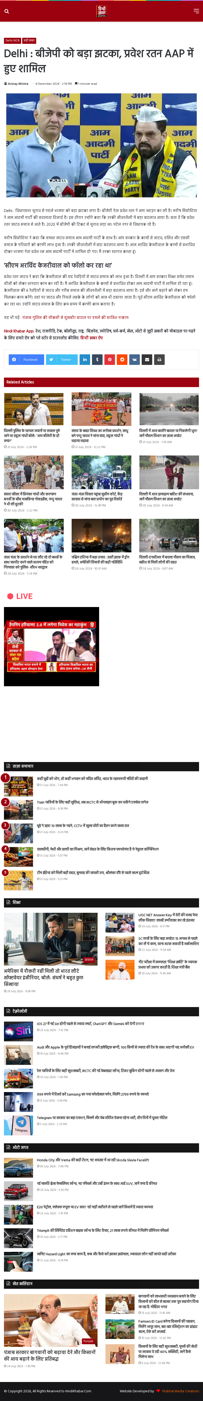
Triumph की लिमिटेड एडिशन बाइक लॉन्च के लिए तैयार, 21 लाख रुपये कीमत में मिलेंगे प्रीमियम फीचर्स (103, 1231)
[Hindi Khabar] (101, 11)
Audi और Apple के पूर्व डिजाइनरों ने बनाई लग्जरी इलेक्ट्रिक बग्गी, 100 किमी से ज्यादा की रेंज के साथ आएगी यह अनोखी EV (115, 1048)
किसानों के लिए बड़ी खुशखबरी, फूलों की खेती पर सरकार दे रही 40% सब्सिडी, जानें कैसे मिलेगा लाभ (168, 1352)
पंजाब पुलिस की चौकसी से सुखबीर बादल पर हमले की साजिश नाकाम (75, 318)
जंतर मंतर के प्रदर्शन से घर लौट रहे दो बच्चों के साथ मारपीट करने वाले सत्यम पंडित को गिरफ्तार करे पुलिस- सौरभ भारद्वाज (33, 562)
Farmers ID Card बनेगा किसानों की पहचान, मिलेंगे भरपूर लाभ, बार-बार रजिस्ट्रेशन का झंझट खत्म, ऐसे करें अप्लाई (168, 1327)
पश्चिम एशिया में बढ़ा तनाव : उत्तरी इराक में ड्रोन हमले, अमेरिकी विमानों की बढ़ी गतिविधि (100, 560)
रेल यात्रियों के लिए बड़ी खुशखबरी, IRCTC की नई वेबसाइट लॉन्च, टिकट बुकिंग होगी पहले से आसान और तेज (105, 1071)
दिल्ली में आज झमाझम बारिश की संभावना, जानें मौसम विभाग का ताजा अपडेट (166, 496)
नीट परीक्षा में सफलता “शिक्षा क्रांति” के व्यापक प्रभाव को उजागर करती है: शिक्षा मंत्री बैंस (168, 965)
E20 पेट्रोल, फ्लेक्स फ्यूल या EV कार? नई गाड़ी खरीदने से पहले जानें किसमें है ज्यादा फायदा (95, 1207)
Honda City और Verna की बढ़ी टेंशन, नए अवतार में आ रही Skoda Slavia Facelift (93, 1160)
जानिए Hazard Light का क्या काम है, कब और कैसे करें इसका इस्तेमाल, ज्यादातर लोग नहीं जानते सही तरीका (106, 1254)
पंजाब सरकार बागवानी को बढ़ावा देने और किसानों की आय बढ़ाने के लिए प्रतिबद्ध (50, 1356)
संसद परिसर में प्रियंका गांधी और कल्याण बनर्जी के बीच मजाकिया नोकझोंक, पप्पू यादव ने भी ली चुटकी (33, 499)
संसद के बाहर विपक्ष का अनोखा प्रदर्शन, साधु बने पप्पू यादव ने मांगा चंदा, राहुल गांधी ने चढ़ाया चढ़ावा (100, 436)
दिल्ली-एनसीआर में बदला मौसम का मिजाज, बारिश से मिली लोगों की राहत (167, 560)
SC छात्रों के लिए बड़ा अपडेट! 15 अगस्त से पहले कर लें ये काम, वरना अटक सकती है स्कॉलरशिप (169, 941)
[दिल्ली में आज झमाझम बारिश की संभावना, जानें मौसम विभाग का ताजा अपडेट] (169, 472)
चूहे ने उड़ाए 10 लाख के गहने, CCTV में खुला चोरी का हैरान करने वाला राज (83, 826)
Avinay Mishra (18, 84)
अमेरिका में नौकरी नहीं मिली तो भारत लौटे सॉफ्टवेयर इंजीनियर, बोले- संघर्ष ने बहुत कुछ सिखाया (43, 978)
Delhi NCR (13, 40)
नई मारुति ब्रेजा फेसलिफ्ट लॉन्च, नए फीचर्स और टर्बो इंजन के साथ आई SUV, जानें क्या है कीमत (97, 1184)
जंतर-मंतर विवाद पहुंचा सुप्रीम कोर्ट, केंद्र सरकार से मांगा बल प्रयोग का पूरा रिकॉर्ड (97, 496)
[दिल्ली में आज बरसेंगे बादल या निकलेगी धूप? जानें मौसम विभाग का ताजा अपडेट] (169, 409)
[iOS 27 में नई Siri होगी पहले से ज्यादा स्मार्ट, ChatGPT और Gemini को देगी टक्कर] (18, 1031)
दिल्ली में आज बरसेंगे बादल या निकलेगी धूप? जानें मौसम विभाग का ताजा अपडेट (168, 433)
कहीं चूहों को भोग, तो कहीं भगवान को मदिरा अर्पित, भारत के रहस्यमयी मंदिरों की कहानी (92, 779)
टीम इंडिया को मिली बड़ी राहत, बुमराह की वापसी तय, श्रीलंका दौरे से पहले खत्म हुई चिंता (93, 873)
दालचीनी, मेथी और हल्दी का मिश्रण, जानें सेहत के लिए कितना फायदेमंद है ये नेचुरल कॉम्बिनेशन (98, 850)
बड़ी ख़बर (29, 40)
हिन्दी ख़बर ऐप (91, 338)
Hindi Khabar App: (19, 331)
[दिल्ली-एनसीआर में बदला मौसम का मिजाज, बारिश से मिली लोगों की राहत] (169, 535)
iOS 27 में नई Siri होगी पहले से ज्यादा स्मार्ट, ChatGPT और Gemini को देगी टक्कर (90, 1024)
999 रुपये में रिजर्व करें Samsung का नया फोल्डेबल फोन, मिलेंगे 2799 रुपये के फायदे (93, 1095)
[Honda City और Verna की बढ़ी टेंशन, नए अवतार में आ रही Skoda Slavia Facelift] (18, 1168)
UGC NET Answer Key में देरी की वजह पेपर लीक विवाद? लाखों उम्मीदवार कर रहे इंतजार (168, 918)
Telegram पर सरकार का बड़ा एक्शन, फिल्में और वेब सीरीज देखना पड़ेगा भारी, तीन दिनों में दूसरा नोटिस (102, 1118)
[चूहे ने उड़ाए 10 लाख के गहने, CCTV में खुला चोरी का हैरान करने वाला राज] (18, 833)
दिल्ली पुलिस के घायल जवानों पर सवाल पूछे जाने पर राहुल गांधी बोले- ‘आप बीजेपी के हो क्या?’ (32, 436)
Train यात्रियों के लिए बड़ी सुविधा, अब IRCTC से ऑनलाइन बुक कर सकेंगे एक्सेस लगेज (92, 803)
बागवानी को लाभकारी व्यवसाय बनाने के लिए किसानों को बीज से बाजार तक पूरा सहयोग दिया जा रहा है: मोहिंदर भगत (169, 1302)
